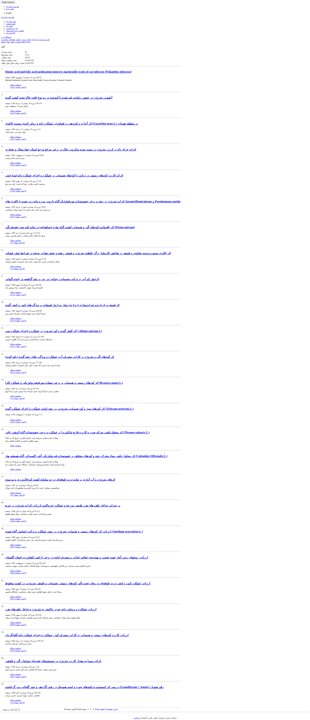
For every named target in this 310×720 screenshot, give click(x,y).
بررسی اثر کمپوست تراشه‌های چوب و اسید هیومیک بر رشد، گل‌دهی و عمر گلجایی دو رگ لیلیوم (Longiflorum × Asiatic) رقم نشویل (84, 687)
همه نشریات (11, 21)
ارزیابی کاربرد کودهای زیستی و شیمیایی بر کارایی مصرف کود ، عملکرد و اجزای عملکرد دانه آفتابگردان (67, 635)
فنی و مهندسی (12, 28)
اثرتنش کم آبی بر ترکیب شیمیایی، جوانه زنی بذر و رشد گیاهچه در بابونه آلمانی (52, 279)
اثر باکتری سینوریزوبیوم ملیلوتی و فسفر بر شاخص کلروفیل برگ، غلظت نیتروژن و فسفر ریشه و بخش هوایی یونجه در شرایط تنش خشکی (88, 253)
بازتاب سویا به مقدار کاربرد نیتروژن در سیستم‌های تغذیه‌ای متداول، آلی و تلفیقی (53, 661)
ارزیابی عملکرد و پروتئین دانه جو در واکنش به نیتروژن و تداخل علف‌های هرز (51, 609)
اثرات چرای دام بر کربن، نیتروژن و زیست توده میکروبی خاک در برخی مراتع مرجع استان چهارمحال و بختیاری (70, 149)
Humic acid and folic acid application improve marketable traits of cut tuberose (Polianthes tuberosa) (68, 71)
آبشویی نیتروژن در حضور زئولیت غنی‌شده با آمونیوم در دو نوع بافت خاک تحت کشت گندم (58, 97)
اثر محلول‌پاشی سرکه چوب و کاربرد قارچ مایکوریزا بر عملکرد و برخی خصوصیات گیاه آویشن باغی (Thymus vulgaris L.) (77, 432)
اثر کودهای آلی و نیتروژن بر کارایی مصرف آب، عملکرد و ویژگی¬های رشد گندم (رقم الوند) (59, 356)
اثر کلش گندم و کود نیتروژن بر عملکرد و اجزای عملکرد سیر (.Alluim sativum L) (53, 331)
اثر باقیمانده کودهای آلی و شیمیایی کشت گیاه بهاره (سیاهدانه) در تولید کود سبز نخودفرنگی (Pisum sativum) (70, 227)
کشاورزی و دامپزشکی (15, 31)
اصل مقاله (18, 87)
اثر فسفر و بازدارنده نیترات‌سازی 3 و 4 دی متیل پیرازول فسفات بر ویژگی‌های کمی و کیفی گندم (62, 305)
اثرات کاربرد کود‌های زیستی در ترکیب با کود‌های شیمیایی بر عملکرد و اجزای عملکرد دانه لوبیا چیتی (64, 175)
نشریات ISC (11, 33)
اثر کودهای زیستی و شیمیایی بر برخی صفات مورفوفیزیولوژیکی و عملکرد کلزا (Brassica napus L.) (64, 382)
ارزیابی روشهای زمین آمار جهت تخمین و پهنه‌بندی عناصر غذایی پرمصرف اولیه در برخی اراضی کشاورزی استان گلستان (76, 557)
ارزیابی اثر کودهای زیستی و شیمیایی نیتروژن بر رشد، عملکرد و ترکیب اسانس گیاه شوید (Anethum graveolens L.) (74, 531)
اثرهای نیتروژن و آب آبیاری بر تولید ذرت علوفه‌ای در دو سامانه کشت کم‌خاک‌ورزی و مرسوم (60, 479)
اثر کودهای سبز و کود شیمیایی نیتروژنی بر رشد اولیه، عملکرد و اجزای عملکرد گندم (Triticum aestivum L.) (69, 408)
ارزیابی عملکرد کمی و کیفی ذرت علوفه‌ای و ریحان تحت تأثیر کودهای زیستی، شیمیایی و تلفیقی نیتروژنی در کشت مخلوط (77, 583)
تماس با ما (10, 9)
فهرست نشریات (12, 7)
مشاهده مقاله (15, 85)
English (9, 13)
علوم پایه (9, 26)
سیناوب (136, 718)
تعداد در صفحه (8, 710)
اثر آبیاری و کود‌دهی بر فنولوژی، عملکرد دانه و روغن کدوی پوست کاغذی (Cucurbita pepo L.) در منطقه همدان (71, 123)
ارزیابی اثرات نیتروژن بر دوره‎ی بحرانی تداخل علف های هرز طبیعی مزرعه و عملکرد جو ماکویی (62, 505)
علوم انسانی (11, 24)
